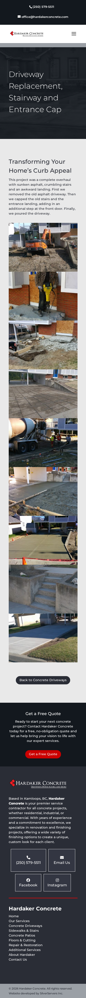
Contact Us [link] (18, 959)
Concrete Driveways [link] (25, 926)
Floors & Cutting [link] (22, 940)
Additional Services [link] (25, 950)
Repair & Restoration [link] (26, 945)
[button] (74, 36)
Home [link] (14, 916)
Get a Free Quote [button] (43, 754)
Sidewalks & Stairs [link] (24, 931)
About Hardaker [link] (22, 955)
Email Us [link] (62, 862)
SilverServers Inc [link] (51, 993)
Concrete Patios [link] (22, 935)
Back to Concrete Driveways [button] (43, 680)
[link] (43, 7)
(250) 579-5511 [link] (28, 862)
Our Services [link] (19, 921)
